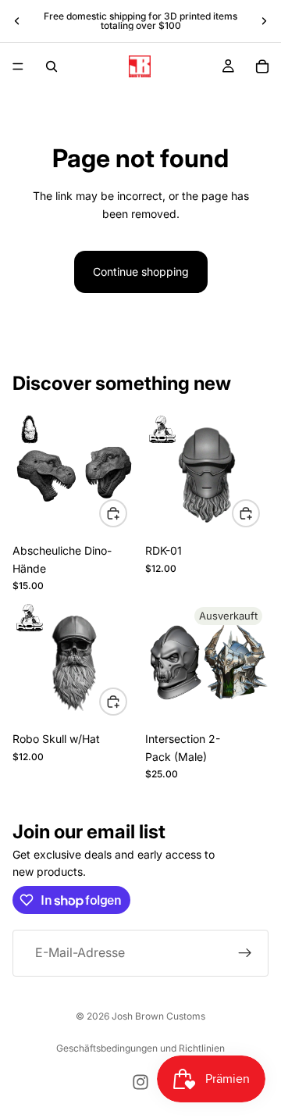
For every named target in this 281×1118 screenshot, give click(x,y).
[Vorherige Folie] (17, 21)
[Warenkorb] (262, 66)
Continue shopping (141, 271)
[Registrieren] (245, 953)
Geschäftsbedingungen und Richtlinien (140, 1048)
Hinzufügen (126, 701)
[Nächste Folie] (264, 21)
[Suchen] (51, 66)
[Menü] (18, 66)
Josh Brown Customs (158, 1016)
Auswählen (126, 513)
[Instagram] (140, 1082)
